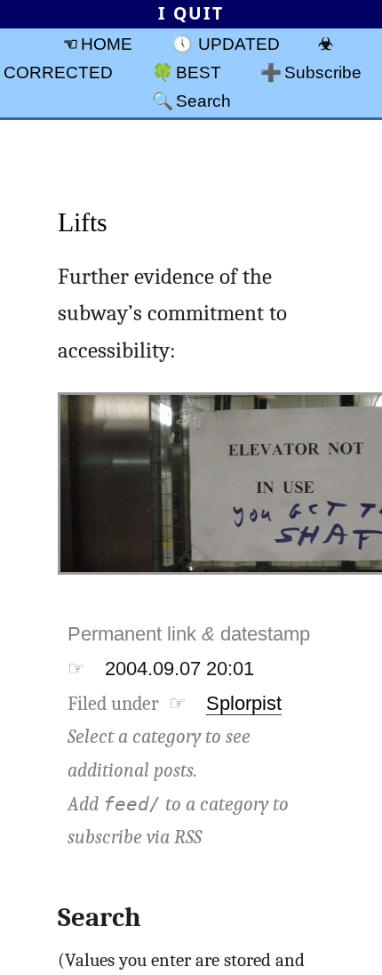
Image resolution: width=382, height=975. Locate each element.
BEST (198, 72)
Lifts (82, 222)
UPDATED (239, 43)
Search (203, 100)
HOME (106, 43)
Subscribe (323, 72)
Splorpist (244, 703)
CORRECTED (58, 72)
